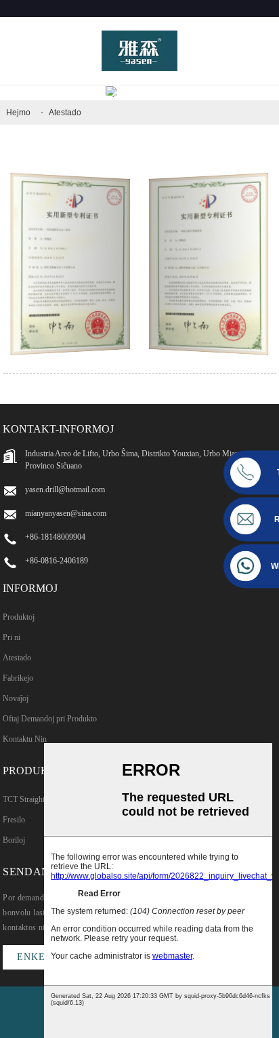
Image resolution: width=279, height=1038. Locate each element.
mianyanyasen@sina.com (65, 513)
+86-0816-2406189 (56, 560)
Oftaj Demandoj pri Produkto (50, 718)
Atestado (65, 112)
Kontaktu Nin (25, 739)
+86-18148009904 (55, 537)
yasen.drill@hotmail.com (65, 489)
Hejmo (18, 112)
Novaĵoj (15, 698)
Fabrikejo (18, 678)
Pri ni (11, 637)
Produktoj (19, 617)
